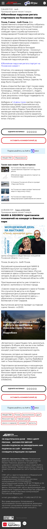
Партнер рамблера (21, 518)
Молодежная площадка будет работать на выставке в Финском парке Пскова (21, 325)
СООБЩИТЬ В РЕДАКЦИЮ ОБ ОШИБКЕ (19, 452)
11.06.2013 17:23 (7, 9)
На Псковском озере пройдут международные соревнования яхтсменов (26, 197)
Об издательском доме (13, 439)
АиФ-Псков (24, 258)
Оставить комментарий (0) (23, 140)
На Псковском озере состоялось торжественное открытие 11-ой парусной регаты (25, 169)
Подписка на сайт (11, 449)
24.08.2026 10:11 (7, 210)
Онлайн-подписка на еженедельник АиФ (22, 445)
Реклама (6, 442)
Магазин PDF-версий (22, 442)
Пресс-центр (33, 439)
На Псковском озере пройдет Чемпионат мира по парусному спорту (25, 190)
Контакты (27, 449)
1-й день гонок (19, 102)
